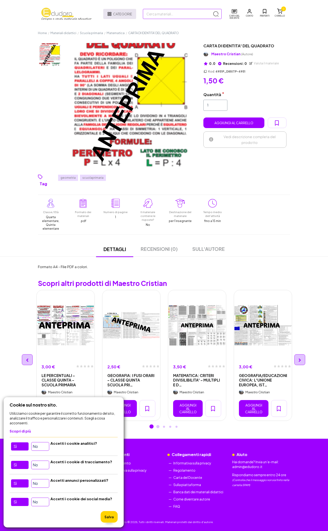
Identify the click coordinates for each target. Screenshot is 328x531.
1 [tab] (151, 427)
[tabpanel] (65, 355)
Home (42, 33)
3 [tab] (164, 427)
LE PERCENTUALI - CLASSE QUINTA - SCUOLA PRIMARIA (59, 380)
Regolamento (184, 470)
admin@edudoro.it (247, 466)
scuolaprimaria (92, 177)
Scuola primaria (91, 33)
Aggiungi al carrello (233, 123)
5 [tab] (176, 427)
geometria (68, 177)
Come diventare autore (191, 499)
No (35, 446)
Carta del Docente (187, 477)
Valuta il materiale (266, 63)
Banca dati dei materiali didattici (198, 492)
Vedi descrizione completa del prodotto (250, 139)
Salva (109, 517)
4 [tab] (170, 427)
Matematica (116, 33)
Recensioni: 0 (235, 63)
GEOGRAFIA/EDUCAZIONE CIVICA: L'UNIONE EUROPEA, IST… (263, 380)
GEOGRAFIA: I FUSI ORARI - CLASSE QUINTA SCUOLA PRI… (130, 380)
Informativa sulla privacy (128, 470)
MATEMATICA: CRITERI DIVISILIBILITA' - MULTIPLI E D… (196, 380)
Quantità (212, 94)
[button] (249, 13)
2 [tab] (157, 427)
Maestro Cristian (232, 54)
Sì (15, 446)
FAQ (176, 506)
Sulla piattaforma (187, 484)
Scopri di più (20, 431)
